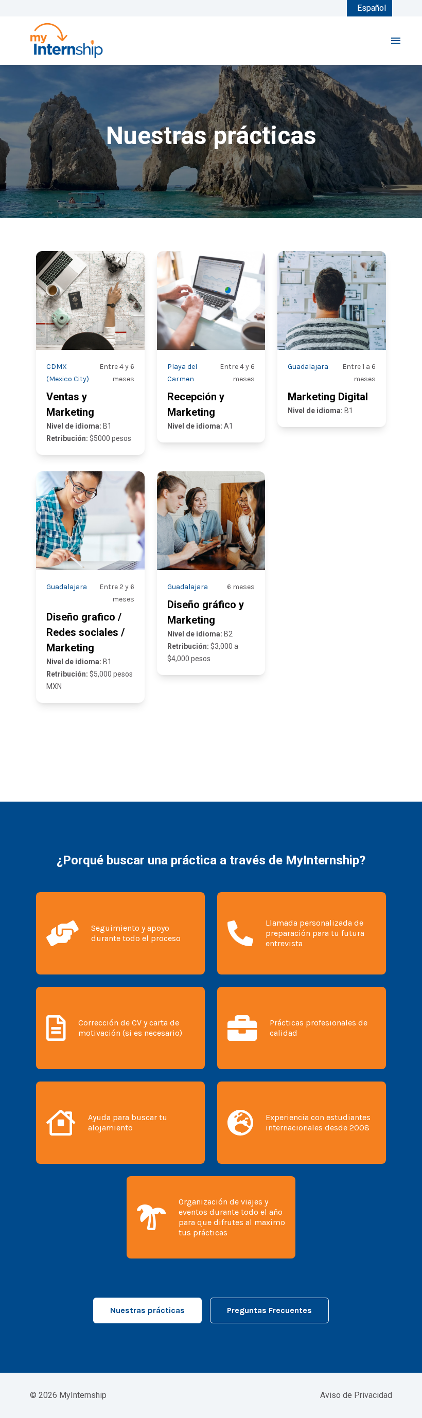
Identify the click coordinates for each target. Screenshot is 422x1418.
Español (371, 8)
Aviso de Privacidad (356, 1395)
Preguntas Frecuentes (269, 1310)
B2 (200, 634)
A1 (200, 426)
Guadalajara (308, 366)
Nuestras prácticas (147, 1310)
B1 (79, 426)
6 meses (241, 586)
